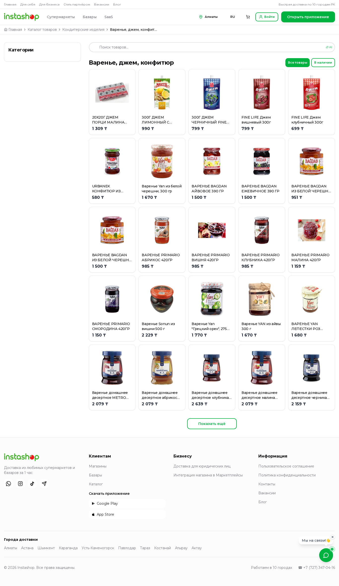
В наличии (323, 62)
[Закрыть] (332, 537)
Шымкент (46, 548)
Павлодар (127, 548)
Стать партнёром (77, 4)
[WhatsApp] (8, 483)
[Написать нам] (326, 555)
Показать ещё (212, 423)
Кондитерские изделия (83, 29)
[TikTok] (32, 483)
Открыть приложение (308, 17)
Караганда (68, 548)
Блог (117, 4)
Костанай (162, 548)
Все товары (297, 62)
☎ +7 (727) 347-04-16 (316, 567)
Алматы (10, 548)
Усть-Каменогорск (98, 548)
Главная (10, 4)
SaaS (108, 17)
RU (232, 17)
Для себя (27, 4)
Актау (197, 548)
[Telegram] (44, 483)
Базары (90, 17)
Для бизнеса (49, 4)
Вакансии (101, 4)
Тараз (145, 548)
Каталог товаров (42, 29)
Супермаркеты (61, 17)
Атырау (181, 548)
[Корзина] (247, 16)
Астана (27, 548)
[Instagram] (20, 483)
